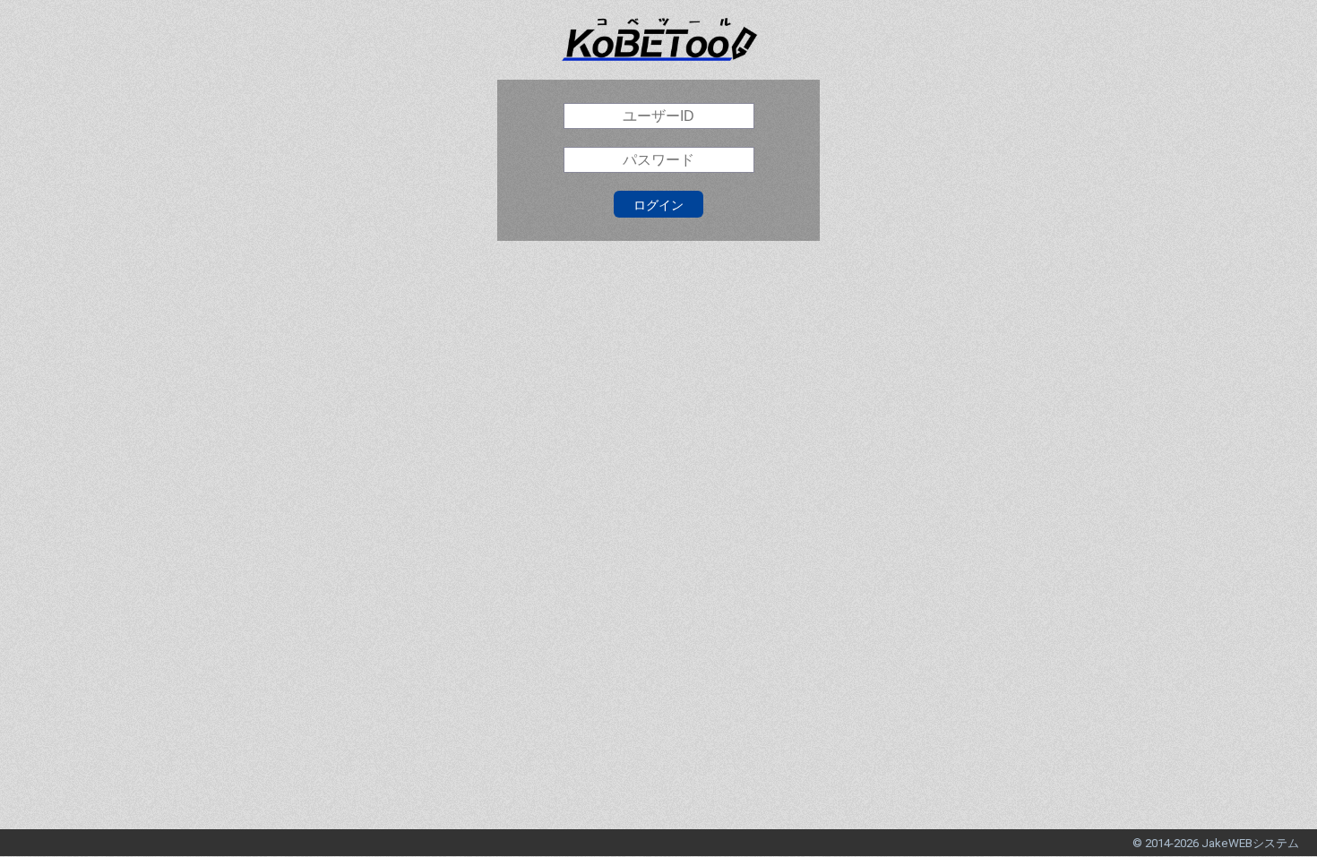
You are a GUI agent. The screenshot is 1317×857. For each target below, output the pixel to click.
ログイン (658, 205)
